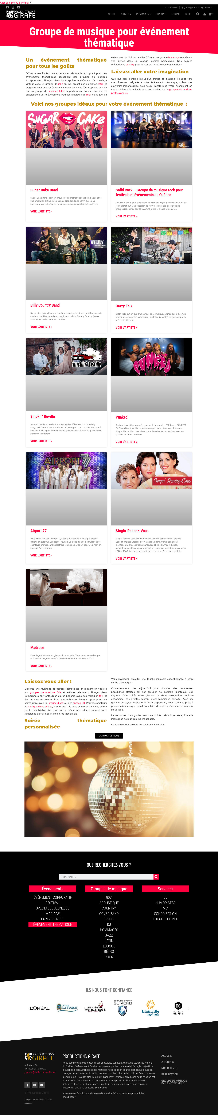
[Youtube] (18, 7)
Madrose (37, 647)
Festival (53, 903)
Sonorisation (165, 914)
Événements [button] (142, 14)
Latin (109, 941)
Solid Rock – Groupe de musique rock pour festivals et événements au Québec (149, 192)
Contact (176, 14)
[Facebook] (7, 7)
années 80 (79, 702)
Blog (188, 14)
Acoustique (109, 903)
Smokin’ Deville (42, 416)
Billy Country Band (45, 305)
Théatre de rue (165, 919)
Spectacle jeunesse (52, 908)
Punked (122, 417)
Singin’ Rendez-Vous (132, 530)
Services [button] (160, 14)
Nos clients (169, 1068)
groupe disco (55, 702)
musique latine (56, 91)
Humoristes (165, 903)
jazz (60, 83)
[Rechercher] (156, 877)
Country (109, 908)
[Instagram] (12, 7)
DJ (109, 924)
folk (101, 695)
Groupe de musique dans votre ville (174, 1082)
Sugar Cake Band (44, 190)
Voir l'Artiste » (41, 211)
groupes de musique (42, 692)
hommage (173, 57)
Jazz (109, 935)
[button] (197, 14)
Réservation (169, 1074)
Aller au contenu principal (14, 2)
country (129, 64)
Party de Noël (52, 919)
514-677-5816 (171, 7)
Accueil (112, 14)
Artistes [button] (125, 14)
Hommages (109, 930)
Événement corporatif (53, 897)
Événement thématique (52, 924)
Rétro (109, 951)
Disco (109, 919)
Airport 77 (38, 530)
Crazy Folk (124, 306)
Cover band (109, 914)
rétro (100, 83)
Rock (109, 957)
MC (165, 908)
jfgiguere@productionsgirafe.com (196, 7)
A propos (167, 1062)
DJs (59, 692)
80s (109, 897)
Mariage (53, 914)
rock (88, 94)
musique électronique (40, 706)
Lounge (109, 946)
